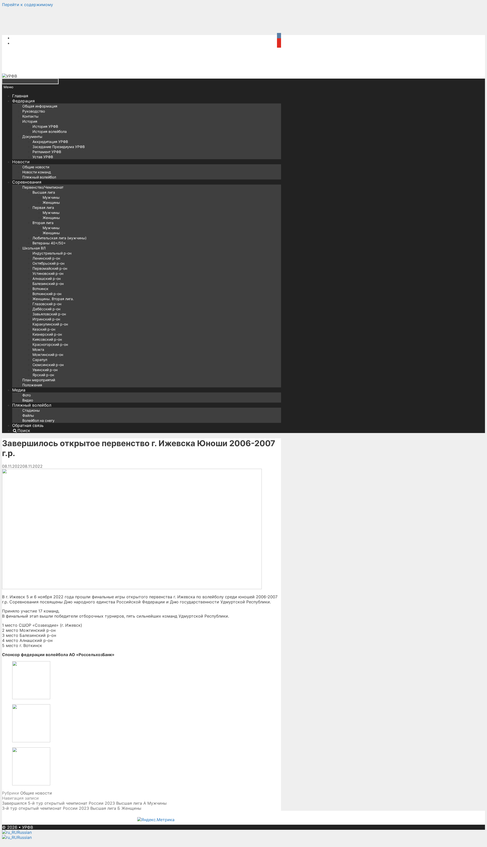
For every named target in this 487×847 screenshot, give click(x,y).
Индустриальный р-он (52, 253)
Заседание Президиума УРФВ (58, 147)
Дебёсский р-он (46, 309)
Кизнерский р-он (47, 334)
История (29, 121)
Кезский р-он (43, 329)
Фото (26, 395)
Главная (20, 95)
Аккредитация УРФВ (50, 141)
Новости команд (36, 172)
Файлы (28, 415)
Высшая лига (43, 192)
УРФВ (27, 827)
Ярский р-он (43, 375)
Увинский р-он (45, 370)
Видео (27, 400)
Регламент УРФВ (46, 152)
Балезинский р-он (48, 283)
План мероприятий (38, 380)
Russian (24, 832)
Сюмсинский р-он (48, 365)
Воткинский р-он (46, 294)
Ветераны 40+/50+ (49, 243)
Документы (32, 136)
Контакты (30, 116)
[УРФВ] (9, 76)
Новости (21, 161)
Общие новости (35, 167)
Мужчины (51, 197)
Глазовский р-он (46, 304)
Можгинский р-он (47, 354)
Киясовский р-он (47, 339)
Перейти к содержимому (27, 4)
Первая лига (43, 207)
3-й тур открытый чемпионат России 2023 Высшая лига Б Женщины (71, 808)
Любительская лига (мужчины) (59, 238)
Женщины (51, 202)
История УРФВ (45, 126)
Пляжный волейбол (39, 177)
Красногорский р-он (50, 344)
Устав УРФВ (42, 157)
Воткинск (40, 288)
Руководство (33, 111)
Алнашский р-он (46, 278)
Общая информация (39, 106)
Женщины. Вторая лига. (53, 299)
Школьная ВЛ (34, 248)
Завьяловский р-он (49, 314)
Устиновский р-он (47, 273)
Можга (38, 349)
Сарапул (39, 359)
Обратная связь (28, 425)
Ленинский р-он (46, 258)
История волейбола (49, 131)
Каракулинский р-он (50, 324)
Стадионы (31, 410)
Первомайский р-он (49, 268)
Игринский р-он (46, 319)
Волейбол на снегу (38, 420)
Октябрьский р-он (48, 263)
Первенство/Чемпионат (42, 187)
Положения (32, 385)
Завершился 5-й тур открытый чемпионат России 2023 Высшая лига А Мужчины (84, 803)
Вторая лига (43, 223)
